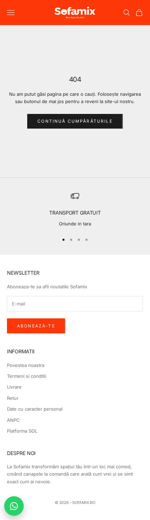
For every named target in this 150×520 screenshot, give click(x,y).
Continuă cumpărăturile (75, 121)
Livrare (14, 387)
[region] (75, 210)
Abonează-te (36, 325)
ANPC (13, 420)
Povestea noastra (25, 365)
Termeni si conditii (26, 376)
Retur (12, 398)
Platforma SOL (22, 431)
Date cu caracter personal (34, 409)
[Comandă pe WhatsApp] (14, 506)
